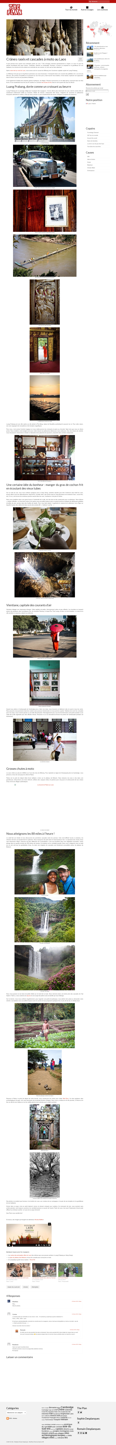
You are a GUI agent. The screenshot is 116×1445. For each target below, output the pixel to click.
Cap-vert (51, 1410)
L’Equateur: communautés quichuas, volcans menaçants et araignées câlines (98, 68)
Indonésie (45, 1414)
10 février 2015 (75, 1301)
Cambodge (67, 1407)
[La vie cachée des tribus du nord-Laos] (18, 1270)
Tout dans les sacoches (94, 146)
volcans (60, 1438)
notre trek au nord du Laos (17, 70)
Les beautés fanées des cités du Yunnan (44, 1278)
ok (87, 94)
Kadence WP (41, 1441)
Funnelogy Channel (93, 132)
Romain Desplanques (23, 1441)
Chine (61, 1409)
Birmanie (52, 1407)
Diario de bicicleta (92, 141)
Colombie (68, 1410)
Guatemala (64, 1411)
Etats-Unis (57, 1411)
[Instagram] (81, 1433)
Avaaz (89, 162)
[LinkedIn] (83, 1433)
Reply (80, 1301)
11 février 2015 (75, 1314)
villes (51, 1437)
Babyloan (90, 165)
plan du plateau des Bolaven (18, 1257)
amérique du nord (60, 1424)
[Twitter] (81, 1412)
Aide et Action (91, 159)
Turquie (56, 1419)
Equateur (51, 1411)
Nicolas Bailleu (39, 1219)
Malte (59, 1416)
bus (54, 1429)
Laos (71, 1414)
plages (61, 1433)
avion (52, 1429)
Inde (69, 1411)
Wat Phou (66, 1098)
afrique (43, 1424)
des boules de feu (47, 82)
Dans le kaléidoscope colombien (100, 76)
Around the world (92, 138)
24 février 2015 (73, 1329)
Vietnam (64, 1419)
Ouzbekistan (45, 1417)
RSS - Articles (13, 1418)
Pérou (58, 1417)
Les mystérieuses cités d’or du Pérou (102, 59)
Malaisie (53, 1416)
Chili (55, 1410)
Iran (51, 1413)
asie (50, 1426)
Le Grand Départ (63, 1278)
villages (45, 1437)
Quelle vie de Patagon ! (100, 53)
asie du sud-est (14, 1287)
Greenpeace (90, 170)
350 (88, 156)
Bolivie (58, 1407)
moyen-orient (48, 1433)
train (66, 1435)
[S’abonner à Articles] (7, 1418)
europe (71, 1429)
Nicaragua (64, 1415)
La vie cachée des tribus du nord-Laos (17, 1278)
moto (26, 1287)
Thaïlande (64, 1417)
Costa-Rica (45, 1411)
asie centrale (57, 1427)
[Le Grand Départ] (70, 1270)
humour (51, 1431)
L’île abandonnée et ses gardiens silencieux (101, 47)
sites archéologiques (55, 1434)
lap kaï (29, 995)
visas (56, 1437)
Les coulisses (46, 1415)
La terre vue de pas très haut (95, 143)
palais (56, 1433)
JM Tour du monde (92, 135)
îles (66, 1438)
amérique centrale (50, 1424)
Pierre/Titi (32, 1259)
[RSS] (86, 1433)
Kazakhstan (56, 1414)
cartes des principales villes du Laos (21, 1255)
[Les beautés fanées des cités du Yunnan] (44, 1270)
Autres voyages (45, 1407)
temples (35, 1287)
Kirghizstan (65, 1414)
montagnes (64, 1431)
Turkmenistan (49, 1419)
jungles (56, 1431)
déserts (66, 1429)
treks (70, 1435)
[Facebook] (78, 1412)
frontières (45, 1431)
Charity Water (91, 167)
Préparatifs (53, 1417)
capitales (59, 1429)
